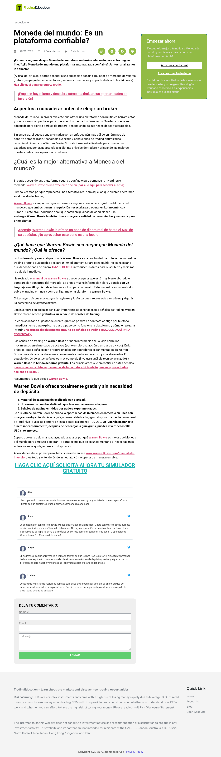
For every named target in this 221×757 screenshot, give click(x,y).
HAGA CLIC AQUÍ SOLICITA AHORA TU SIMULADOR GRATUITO (75, 468)
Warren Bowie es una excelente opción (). (76, 185)
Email (22, 623)
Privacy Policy (134, 752)
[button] (101, 51)
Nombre (24, 612)
